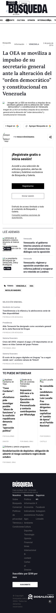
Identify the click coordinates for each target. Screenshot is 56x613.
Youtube (39, 515)
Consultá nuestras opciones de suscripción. (26, 216)
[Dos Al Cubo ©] (41, 598)
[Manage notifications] (50, 601)
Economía (28, 507)
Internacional (45, 20)
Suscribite (25, 585)
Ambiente (9, 20)
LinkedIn (40, 519)
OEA (31, 286)
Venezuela (21, 286)
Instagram (40, 511)
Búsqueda (7, 43)
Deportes (28, 530)
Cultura (21, 20)
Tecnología (29, 534)
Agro (26, 519)
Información (19, 44)
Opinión (31, 20)
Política (27, 499)
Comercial (17, 507)
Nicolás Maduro (13, 290)
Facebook (40, 507)
